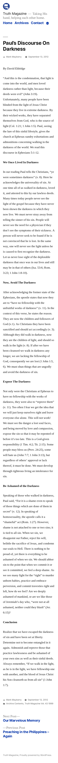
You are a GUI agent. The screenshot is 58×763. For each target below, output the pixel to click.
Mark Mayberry (14, 56)
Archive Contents (14, 703)
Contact (37, 23)
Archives (22, 23)
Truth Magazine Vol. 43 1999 (39, 703)
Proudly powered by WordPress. (36, 755)
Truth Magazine (14, 14)
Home (7, 23)
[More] (47, 23)
